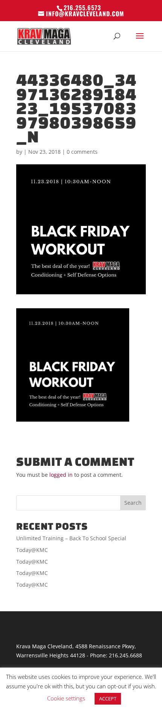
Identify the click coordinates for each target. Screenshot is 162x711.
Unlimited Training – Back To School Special (71, 538)
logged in (61, 474)
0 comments (82, 151)
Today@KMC (32, 549)
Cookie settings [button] (66, 698)
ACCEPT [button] (107, 698)
